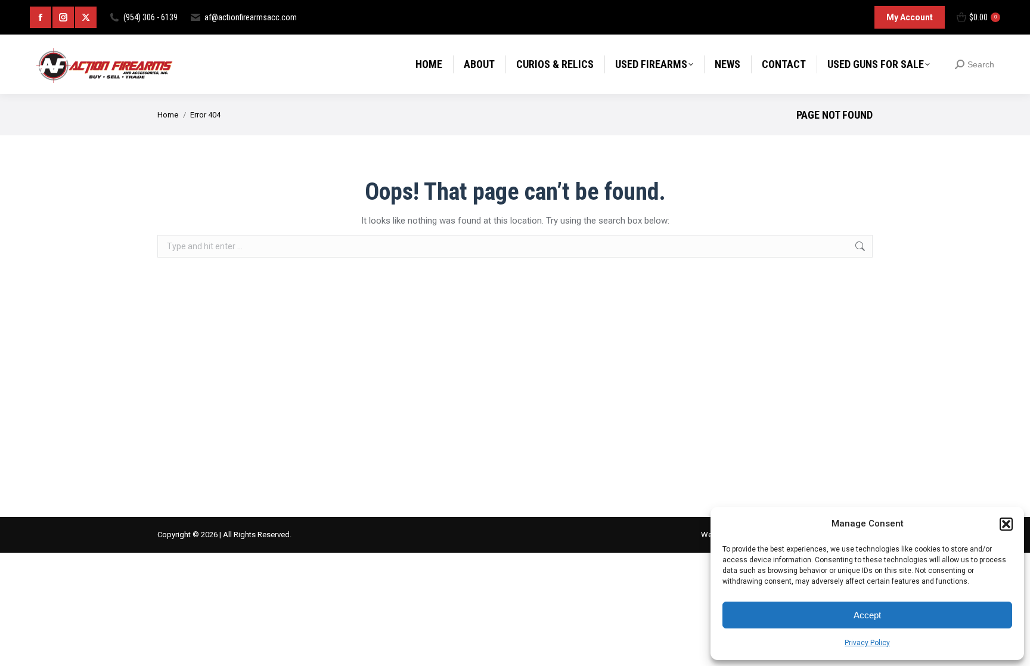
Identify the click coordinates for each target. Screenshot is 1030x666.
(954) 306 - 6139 (150, 17)
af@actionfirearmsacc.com (250, 17)
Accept (867, 615)
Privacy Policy (867, 643)
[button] (1006, 524)
